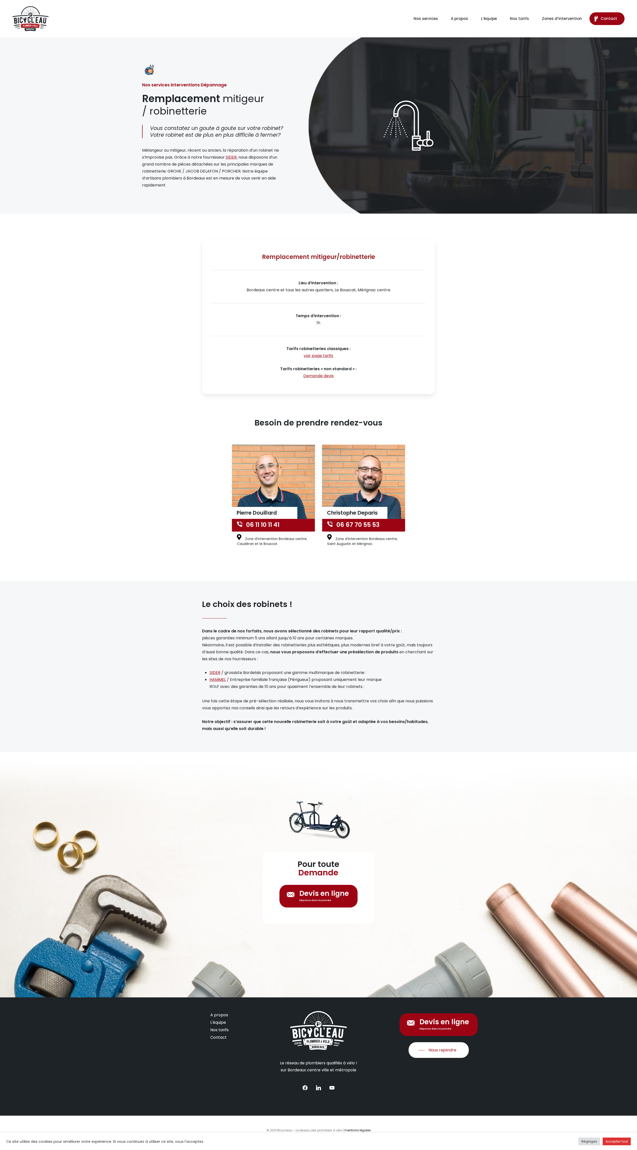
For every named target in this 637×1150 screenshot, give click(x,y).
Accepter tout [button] (617, 1141)
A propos (219, 1015)
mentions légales (357, 1130)
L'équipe (218, 1022)
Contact (218, 1037)
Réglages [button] (589, 1141)
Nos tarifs (219, 1030)
